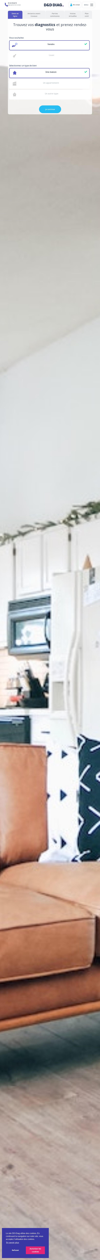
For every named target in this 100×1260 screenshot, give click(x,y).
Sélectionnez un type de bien (23, 65)
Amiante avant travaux (34, 14)
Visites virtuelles (73, 14)
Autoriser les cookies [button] (35, 1250)
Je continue (50, 109)
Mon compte (76, 5)
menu (86, 4)
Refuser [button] (15, 1250)
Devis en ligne (15, 14)
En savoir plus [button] (12, 1242)
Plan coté (87, 14)
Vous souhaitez (16, 37)
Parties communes (55, 14)
